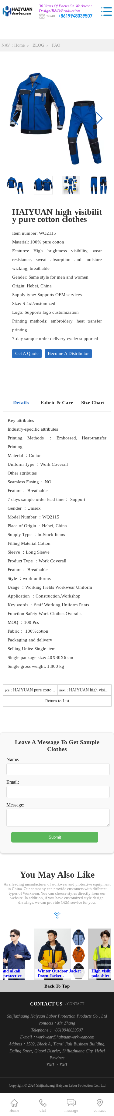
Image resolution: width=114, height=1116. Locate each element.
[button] (99, 118)
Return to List (57, 701)
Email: (12, 782)
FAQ (56, 45)
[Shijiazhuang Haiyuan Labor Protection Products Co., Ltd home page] (19, 11)
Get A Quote (27, 353)
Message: (15, 805)
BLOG (38, 45)
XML (63, 1065)
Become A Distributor (68, 353)
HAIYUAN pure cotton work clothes (45, 690)
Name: (12, 759)
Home (19, 45)
